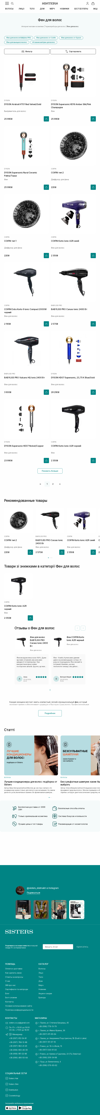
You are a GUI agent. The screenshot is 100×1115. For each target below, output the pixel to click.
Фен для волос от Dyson (71, 38)
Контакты (9, 1002)
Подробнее (50, 713)
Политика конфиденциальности (19, 1010)
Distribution (13, 1090)
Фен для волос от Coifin (46, 38)
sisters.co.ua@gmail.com (19, 1023)
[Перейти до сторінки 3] (51, 557)
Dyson (7, 100)
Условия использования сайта (18, 1006)
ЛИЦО (21, 9)
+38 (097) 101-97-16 (47, 1042)
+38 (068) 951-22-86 (18, 1054)
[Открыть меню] (7, 3)
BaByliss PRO (56, 305)
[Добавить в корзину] (46, 118)
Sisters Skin (13, 1084)
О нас (7, 981)
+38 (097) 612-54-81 (18, 1038)
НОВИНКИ (64, 9)
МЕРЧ (52, 9)
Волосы (42, 969)
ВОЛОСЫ (9, 9)
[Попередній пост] (20, 910)
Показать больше (50, 471)
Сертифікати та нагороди (16, 989)
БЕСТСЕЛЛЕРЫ (81, 9)
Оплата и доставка (13, 969)
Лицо (41, 973)
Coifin (53, 169)
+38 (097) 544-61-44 (48, 1050)
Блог (7, 993)
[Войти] (87, 3)
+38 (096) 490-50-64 (18, 1057)
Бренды (42, 997)
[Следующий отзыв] (83, 628)
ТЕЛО (32, 9)
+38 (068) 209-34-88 (48, 1057)
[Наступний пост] (80, 910)
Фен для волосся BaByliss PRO (18, 38)
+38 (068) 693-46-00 (18, 1050)
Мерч (41, 985)
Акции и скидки (45, 993)
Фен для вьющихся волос (16, 42)
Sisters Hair (13, 1078)
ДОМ (42, 9)
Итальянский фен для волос (43, 42)
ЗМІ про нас (10, 985)
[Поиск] (12, 3)
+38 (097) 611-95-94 (47, 1034)
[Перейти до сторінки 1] (48, 557)
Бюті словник (11, 997)
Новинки (42, 989)
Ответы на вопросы (14, 977)
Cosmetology (14, 1095)
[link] (93, 3)
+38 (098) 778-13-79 (48, 1026)
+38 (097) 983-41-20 (18, 1046)
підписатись (82, 946)
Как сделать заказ (13, 973)
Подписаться (33, 892)
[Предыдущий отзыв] (77, 628)
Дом (41, 981)
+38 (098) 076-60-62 (48, 1065)
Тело (41, 977)
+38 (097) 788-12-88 (18, 1042)
